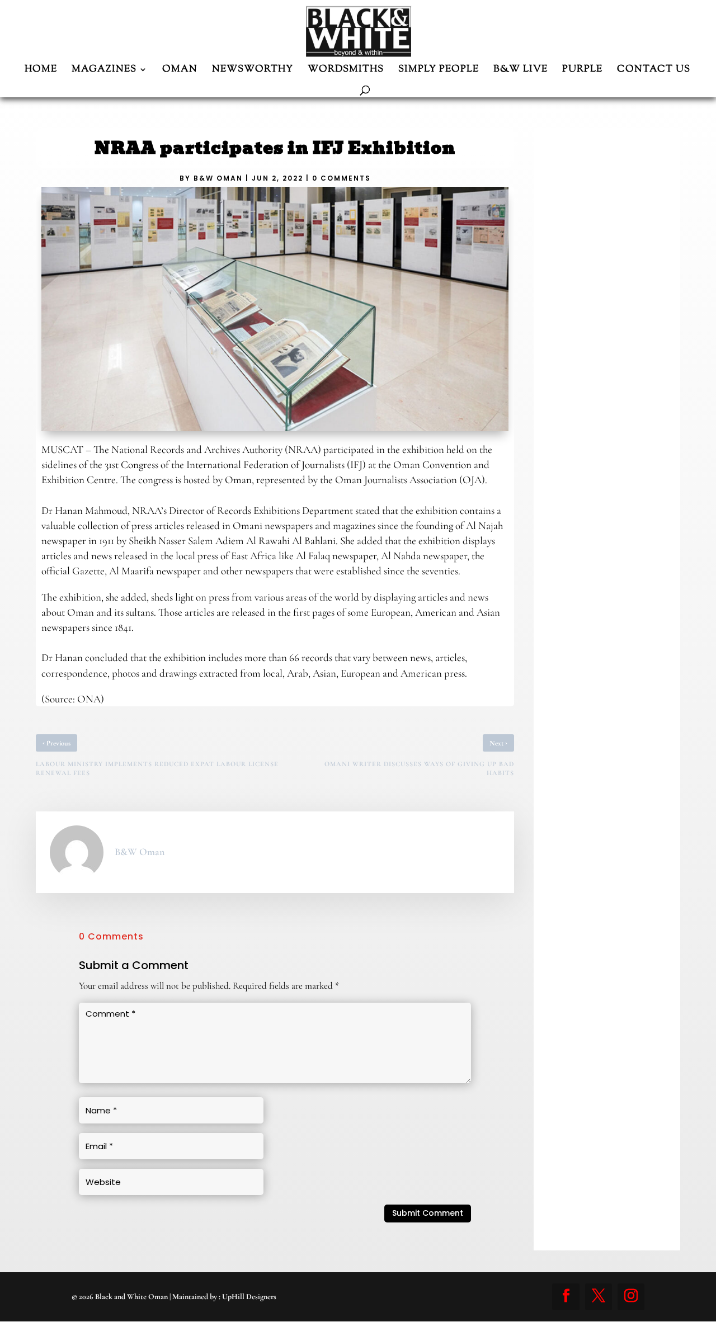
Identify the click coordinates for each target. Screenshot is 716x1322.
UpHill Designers (249, 1296)
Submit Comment (427, 1213)
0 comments (341, 178)
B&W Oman (218, 178)
